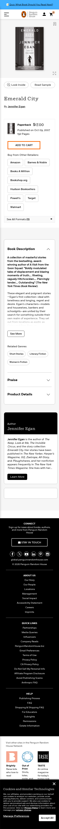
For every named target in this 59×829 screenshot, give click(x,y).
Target (32, 198)
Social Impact (29, 598)
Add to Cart (24, 145)
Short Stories (16, 353)
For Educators (29, 712)
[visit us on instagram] (47, 554)
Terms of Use (30, 655)
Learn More (18, 477)
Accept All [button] (47, 818)
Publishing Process (29, 698)
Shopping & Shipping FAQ (29, 707)
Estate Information (30, 725)
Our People (29, 584)
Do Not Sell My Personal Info (29, 668)
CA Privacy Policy (29, 664)
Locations (29, 589)
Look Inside (18, 85)
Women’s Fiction (18, 362)
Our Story (29, 580)
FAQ (29, 702)
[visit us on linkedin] (33, 554)
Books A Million (20, 171)
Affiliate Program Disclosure (29, 673)
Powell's (15, 198)
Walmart (15, 207)
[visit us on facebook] (12, 554)
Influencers (29, 636)
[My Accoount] (44, 14)
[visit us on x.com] (19, 554)
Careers (29, 607)
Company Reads (29, 641)
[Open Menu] (6, 14)
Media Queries (30, 632)
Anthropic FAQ (30, 682)
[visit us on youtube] (26, 554)
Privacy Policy (29, 659)
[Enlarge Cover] (54, 73)
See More (16, 334)
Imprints (29, 612)
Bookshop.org (18, 180)
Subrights (29, 716)
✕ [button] (54, 784)
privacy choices (23, 810)
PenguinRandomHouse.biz (29, 646)
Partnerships (30, 627)
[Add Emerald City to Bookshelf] (55, 24)
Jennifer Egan (16, 106)
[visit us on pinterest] (40, 554)
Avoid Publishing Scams (29, 678)
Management (29, 593)
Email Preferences (29, 650)
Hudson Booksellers (22, 189)
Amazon (15, 162)
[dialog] (29, 804)
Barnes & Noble (37, 162)
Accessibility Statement (29, 602)
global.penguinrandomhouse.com (29, 559)
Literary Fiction (38, 353)
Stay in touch (31, 542)
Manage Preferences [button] (16, 816)
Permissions (29, 721)
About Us (29, 575)
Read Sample (43, 85)
